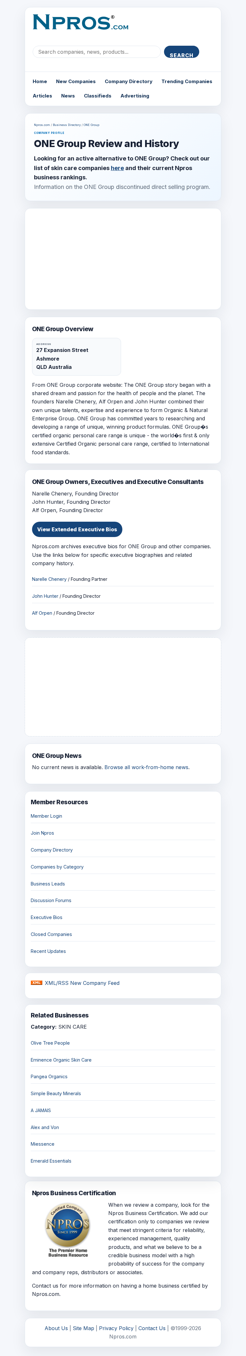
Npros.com (42, 125)
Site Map (83, 1328)
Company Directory (128, 81)
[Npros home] (85, 27)
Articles (42, 96)
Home (40, 81)
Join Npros (42, 833)
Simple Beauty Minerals (56, 1093)
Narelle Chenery (49, 579)
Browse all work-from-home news (146, 767)
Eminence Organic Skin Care (61, 1060)
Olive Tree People (50, 1043)
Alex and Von (45, 1127)
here (117, 168)
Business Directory (67, 125)
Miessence (42, 1144)
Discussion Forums (51, 900)
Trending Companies (186, 81)
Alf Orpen (42, 613)
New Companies (76, 81)
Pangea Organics (49, 1076)
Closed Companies (51, 934)
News (68, 96)
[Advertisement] (123, 259)
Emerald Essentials (51, 1161)
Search (181, 55)
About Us (56, 1328)
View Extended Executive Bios (77, 529)
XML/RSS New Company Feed (82, 983)
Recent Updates (48, 951)
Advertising (134, 96)
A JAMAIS (41, 1110)
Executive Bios (46, 917)
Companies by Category (57, 866)
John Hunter (45, 596)
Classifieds (97, 96)
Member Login (46, 816)
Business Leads (48, 883)
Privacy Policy (116, 1328)
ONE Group (91, 125)
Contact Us (152, 1328)
